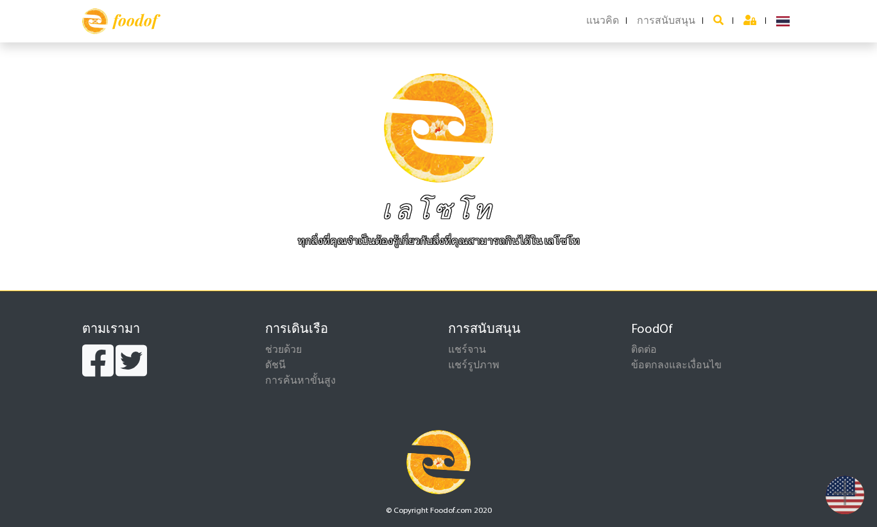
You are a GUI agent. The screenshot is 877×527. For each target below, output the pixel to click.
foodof (135, 20)
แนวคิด (602, 21)
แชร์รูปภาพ (473, 366)
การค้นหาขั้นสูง (300, 381)
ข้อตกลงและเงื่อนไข (676, 366)
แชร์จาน (467, 350)
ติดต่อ (644, 350)
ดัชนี (275, 366)
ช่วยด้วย (283, 350)
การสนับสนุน (666, 21)
